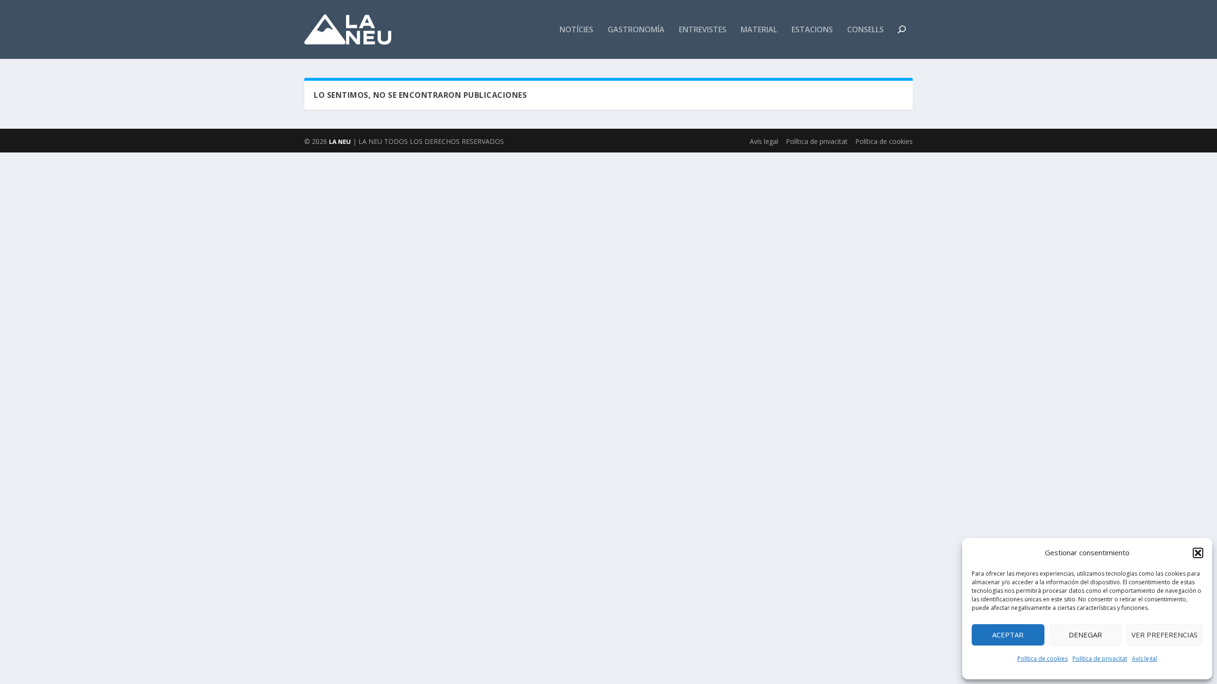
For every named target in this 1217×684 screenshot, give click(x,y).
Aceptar (1008, 634)
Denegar (1085, 634)
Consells (865, 30)
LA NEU (340, 141)
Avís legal (1144, 659)
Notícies (576, 30)
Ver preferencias (1164, 634)
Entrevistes (702, 30)
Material (759, 30)
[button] (1198, 553)
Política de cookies (1042, 659)
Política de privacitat (1099, 659)
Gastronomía (636, 30)
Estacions (812, 30)
